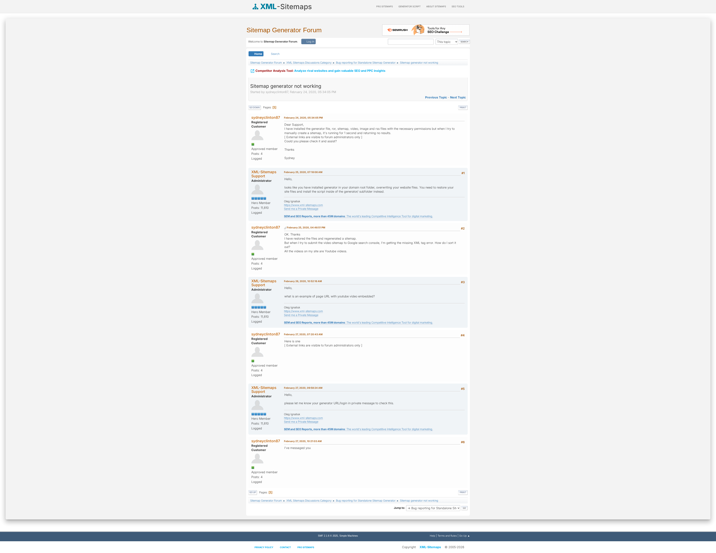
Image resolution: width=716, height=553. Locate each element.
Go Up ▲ (464, 535)
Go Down (254, 107)
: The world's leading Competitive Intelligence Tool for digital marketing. (358, 216)
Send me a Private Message (301, 208)
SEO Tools (458, 6)
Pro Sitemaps (305, 547)
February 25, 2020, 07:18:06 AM (303, 172)
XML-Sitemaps (430, 547)
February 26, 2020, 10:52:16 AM (303, 281)
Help (432, 535)
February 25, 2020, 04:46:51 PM (306, 227)
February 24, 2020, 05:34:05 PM (303, 117)
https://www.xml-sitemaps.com (303, 205)
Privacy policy (264, 547)
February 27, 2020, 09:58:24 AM (303, 387)
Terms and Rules (447, 535)
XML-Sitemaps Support (263, 174)
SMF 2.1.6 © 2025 (328, 535)
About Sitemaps (436, 6)
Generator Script (409, 6)
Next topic (458, 97)
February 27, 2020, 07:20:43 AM (303, 334)
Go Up (252, 492)
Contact (285, 547)
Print (463, 107)
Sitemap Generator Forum (284, 30)
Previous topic (436, 97)
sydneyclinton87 (265, 117)
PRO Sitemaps (384, 6)
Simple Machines (348, 535)
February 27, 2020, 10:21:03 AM (303, 441)
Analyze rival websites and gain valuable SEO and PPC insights (317, 71)
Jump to (399, 507)
